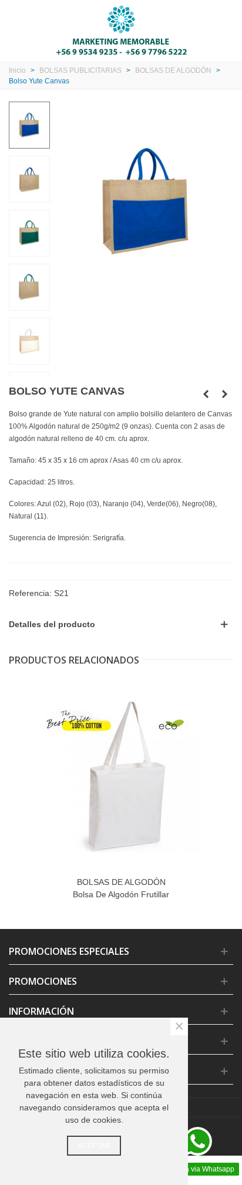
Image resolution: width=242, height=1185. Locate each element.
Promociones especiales (69, 951)
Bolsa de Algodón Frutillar (121, 894)
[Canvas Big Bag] (224, 394)
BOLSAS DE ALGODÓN (121, 882)
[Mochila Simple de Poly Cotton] (205, 394)
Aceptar (94, 1146)
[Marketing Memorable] (121, 29)
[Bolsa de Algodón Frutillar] (121, 776)
